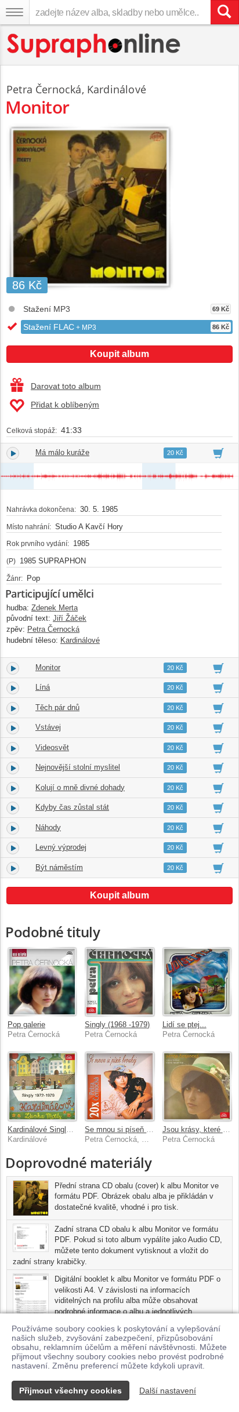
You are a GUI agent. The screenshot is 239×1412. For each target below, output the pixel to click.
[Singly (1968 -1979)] (119, 981)
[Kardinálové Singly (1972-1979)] (42, 1086)
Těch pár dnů (57, 707)
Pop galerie (26, 1024)
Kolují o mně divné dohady (80, 787)
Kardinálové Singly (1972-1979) (60, 1129)
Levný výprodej (60, 847)
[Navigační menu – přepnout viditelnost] (14, 12)
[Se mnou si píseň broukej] (119, 1086)
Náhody (48, 827)
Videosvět (52, 747)
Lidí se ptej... (184, 1024)
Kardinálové (116, 89)
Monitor (47, 667)
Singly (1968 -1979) (117, 1024)
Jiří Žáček (69, 618)
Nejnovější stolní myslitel (77, 767)
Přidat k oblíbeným (65, 404)
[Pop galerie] (42, 981)
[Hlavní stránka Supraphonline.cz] (94, 45)
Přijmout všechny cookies (70, 1390)
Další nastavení (167, 1390)
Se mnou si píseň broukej (128, 1129)
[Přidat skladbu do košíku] (218, 453)
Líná (42, 687)
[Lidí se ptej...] (197, 981)
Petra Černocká (44, 89)
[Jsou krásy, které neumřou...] (197, 1086)
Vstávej (48, 727)
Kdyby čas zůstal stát (72, 807)
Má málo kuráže (62, 452)
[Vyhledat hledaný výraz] (224, 12)
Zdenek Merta (54, 607)
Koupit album (119, 354)
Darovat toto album (66, 386)
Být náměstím (59, 867)
